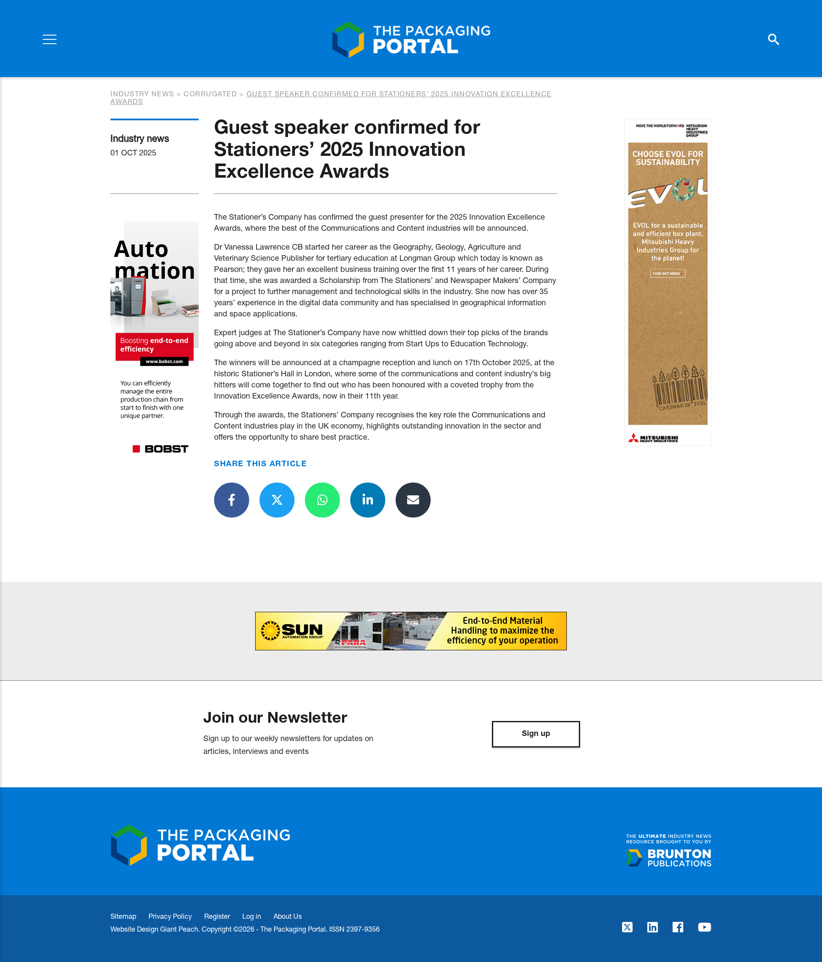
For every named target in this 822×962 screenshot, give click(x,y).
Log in (251, 916)
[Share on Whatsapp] (322, 500)
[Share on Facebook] (231, 500)
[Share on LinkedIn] (367, 500)
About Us (288, 916)
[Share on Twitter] (277, 500)
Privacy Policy (170, 916)
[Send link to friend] (413, 500)
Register (217, 916)
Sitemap (123, 916)
